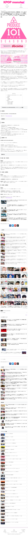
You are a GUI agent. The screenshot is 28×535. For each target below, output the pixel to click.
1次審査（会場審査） (10, 102)
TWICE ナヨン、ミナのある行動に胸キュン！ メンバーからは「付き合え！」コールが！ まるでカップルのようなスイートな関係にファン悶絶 (24, 307)
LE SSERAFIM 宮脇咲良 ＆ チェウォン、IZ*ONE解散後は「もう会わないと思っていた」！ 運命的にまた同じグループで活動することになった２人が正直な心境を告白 (10, 307)
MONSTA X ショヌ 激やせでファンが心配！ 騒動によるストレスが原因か (10, 279)
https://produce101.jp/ (9, 197)
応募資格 (9, 98)
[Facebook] (10, 225)
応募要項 (8, 97)
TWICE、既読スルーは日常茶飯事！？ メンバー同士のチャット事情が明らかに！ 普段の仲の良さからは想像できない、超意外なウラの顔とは (10, 273)
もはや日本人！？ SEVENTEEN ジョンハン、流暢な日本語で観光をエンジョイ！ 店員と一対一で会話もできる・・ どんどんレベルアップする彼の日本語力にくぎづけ (24, 273)
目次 (13, 93)
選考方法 (8, 100)
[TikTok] (18, 225)
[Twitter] (13, 225)
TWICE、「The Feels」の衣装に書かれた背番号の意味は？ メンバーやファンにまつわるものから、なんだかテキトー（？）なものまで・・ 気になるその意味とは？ (4, 300)
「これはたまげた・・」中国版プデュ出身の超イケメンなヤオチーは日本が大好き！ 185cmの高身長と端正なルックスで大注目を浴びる (4, 293)
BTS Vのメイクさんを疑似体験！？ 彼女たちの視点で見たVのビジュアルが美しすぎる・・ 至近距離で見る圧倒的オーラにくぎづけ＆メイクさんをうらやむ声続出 (24, 300)
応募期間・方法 (10, 99)
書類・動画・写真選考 (10, 101)
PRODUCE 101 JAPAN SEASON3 (7, 310)
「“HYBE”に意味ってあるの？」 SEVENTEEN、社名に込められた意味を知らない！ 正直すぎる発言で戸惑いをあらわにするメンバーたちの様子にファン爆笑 (17, 307)
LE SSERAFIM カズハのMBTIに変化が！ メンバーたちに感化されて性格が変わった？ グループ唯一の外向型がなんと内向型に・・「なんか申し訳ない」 (17, 280)
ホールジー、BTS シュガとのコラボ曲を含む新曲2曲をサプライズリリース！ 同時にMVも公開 (4, 286)
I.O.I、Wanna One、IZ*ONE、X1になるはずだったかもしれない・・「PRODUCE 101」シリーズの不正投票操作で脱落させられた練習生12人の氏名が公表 (10, 293)
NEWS (2, 310)
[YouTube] (15, 225)
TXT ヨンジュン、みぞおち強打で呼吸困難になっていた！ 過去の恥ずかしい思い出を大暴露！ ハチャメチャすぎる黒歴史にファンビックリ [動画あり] (4, 273)
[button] (26, 312)
